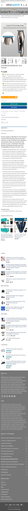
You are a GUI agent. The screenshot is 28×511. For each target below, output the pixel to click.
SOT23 (22, 424)
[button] (2, 5)
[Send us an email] (12, 396)
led (24, 413)
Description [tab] (4, 128)
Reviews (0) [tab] (3, 133)
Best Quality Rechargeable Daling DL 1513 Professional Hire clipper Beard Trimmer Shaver (7, 236)
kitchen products (4, 413)
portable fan (3, 420)
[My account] (23, 4)
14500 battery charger (16, 404)
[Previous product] (15, 12)
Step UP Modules (13, 426)
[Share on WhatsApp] (2, 122)
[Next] (25, 39)
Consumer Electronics (6, 443)
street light (20, 426)
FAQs (2, 487)
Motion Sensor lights (5, 417)
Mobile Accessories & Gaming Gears (9, 461)
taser (25, 426)
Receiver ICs (10, 422)
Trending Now (4, 469)
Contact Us (3, 484)
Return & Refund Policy (6, 499)
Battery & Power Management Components (11, 438)
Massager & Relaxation (6, 456)
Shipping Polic (4, 492)
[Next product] (13, 12)
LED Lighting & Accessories (7, 453)
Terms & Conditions (5, 496)
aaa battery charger (5, 406)
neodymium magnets (15, 417)
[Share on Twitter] (7, 122)
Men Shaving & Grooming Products (16, 9)
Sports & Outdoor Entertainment (8, 467)
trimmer (4, 119)
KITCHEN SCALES (12, 413)
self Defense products (5, 424)
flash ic (7, 411)
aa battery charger (14, 406)
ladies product (20, 413)
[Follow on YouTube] (14, 396)
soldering (18, 424)
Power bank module (11, 420)
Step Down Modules (5, 426)
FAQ (19, 507)
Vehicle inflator (13, 429)
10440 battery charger (5, 404)
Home (3, 9)
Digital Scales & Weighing (7, 445)
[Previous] (3, 39)
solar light (13, 424)
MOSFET (19, 415)
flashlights (12, 411)
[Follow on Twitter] (9, 396)
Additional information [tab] (7, 130)
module (14, 415)
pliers (21, 417)
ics (20, 411)
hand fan (17, 411)
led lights (3, 415)
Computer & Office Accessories (8, 440)
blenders (7, 409)
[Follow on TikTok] (7, 396)
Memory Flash (9, 415)
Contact (15, 507)
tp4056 (2, 429)
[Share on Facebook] (5, 122)
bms (11, 409)
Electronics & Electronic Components (9, 448)
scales (25, 422)
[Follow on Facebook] (2, 396)
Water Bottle (19, 429)
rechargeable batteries (18, 422)
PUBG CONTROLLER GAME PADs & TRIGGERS (12, 464)
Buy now (14, 107)
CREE (23, 409)
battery (2, 409)
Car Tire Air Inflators (17, 409)
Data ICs (3, 411)
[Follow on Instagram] (5, 396)
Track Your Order (5, 489)
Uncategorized (4, 472)
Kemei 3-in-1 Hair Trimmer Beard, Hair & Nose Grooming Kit (20, 236)
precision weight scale (20, 420)
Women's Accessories (6, 474)
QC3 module (3, 422)
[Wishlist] (21, 4)
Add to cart (14, 104)
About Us (3, 482)
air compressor (22, 406)
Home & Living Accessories (7, 451)
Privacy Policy (4, 494)
